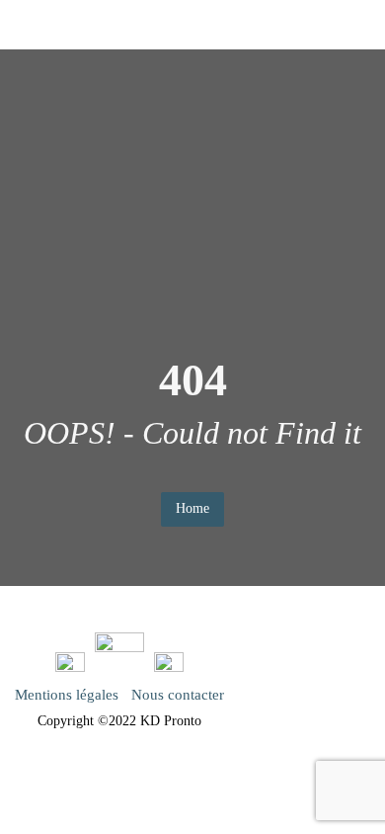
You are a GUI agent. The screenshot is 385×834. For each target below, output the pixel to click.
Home (192, 508)
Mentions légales (66, 695)
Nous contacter (177, 695)
